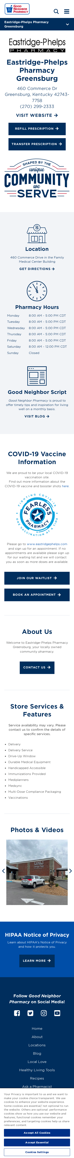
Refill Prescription (34, 128)
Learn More (34, 960)
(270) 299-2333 (37, 106)
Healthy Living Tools (37, 1070)
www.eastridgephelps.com (47, 544)
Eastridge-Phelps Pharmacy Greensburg (26, 24)
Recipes (37, 1078)
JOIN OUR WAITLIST (34, 578)
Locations (37, 1045)
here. (65, 486)
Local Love (37, 1061)
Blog (37, 1053)
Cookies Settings (37, 1152)
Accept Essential (37, 1142)
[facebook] (17, 1012)
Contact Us (34, 667)
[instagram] (43, 1012)
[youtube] (57, 1012)
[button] (56, 11)
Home (37, 1028)
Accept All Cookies (37, 1132)
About (37, 1036)
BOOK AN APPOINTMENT (34, 594)
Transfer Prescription (34, 144)
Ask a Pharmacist (37, 1086)
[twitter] (30, 1012)
